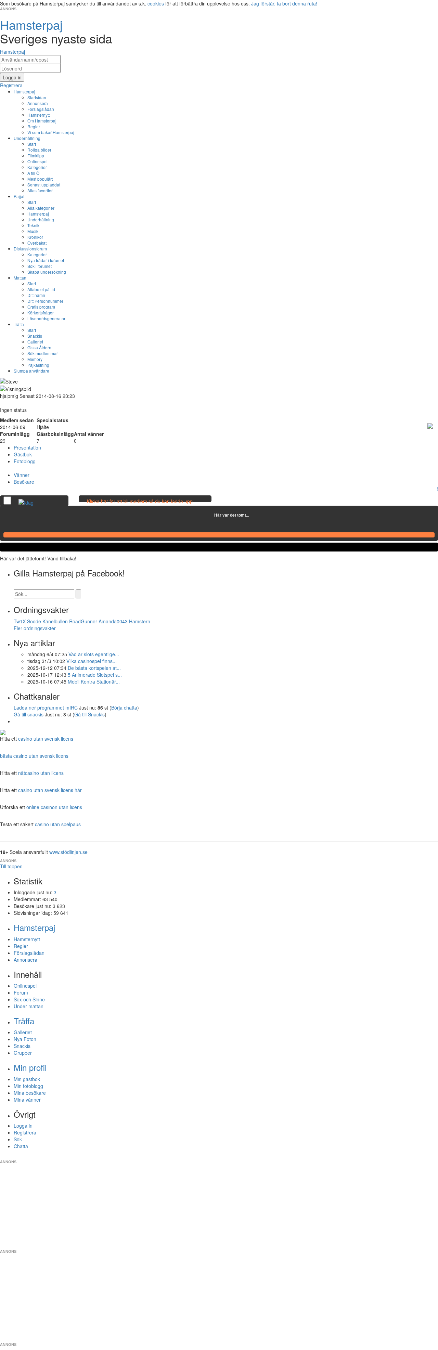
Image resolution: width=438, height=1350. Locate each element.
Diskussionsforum (30, 248)
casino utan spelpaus (58, 824)
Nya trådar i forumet (45, 260)
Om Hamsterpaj (41, 121)
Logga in (23, 1125)
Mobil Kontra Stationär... (94, 681)
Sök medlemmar (42, 353)
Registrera (25, 1132)
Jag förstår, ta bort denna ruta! (284, 3)
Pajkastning (38, 365)
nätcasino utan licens (41, 772)
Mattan (20, 278)
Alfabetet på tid (41, 289)
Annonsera (37, 103)
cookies (155, 3)
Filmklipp (35, 155)
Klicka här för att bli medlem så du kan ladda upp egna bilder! (140, 504)
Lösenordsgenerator (46, 318)
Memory (34, 359)
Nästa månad (254, 514)
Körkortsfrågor (40, 312)
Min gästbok (27, 1079)
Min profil (30, 1067)
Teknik (33, 225)
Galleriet (35, 342)
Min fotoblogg (28, 1085)
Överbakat (37, 243)
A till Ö (33, 173)
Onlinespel (37, 161)
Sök (18, 1139)
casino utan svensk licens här (50, 790)
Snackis (34, 336)
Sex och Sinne (29, 999)
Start (31, 144)
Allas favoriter (40, 190)
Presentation (27, 447)
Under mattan (28, 1006)
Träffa (19, 324)
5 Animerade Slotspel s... (95, 674)
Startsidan (36, 97)
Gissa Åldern (39, 347)
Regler (33, 126)
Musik (32, 231)
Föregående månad (209, 514)
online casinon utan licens (54, 807)
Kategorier (37, 167)
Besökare (24, 481)
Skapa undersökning (46, 272)
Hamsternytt (38, 115)
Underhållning (27, 138)
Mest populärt (40, 179)
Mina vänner (27, 1099)
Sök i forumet (39, 266)
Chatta (21, 1146)
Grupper (23, 1052)
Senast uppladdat (43, 184)
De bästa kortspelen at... (94, 667)
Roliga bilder (39, 150)
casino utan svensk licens (45, 738)
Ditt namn (36, 295)
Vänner (21, 474)
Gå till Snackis (89, 714)
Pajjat (19, 196)
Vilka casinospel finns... (91, 661)
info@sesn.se (281, 1156)
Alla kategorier (40, 208)
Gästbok (23, 454)
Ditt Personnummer (45, 301)
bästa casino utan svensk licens (34, 755)
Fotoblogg (25, 461)
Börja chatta (124, 707)
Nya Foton (25, 1039)
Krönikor (35, 237)
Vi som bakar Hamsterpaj (50, 132)
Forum (21, 992)
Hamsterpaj (24, 91)
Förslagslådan (40, 109)
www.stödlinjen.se (68, 851)
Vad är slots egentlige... (93, 654)
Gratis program (41, 307)
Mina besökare (30, 1092)
